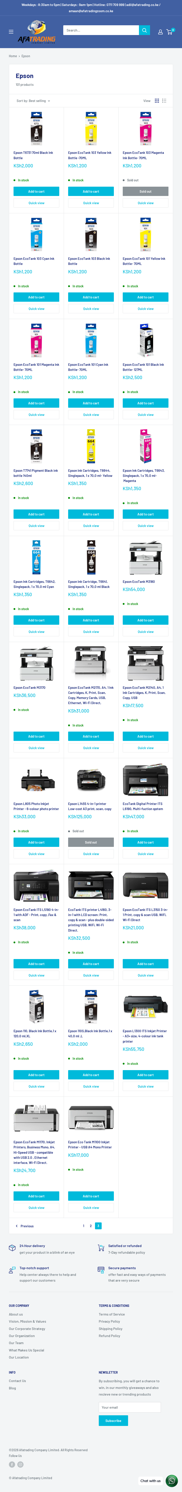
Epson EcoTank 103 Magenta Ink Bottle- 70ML (143, 155)
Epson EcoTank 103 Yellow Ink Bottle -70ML (89, 155)
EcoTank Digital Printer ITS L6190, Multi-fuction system (143, 806)
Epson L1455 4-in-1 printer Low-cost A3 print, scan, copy (89, 806)
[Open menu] (11, 31)
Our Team (16, 1343)
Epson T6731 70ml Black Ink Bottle (33, 155)
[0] (169, 32)
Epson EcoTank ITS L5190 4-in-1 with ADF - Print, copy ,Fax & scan (36, 915)
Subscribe (113, 1420)
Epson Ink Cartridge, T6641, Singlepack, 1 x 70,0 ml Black (89, 584)
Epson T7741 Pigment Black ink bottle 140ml (36, 473)
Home (13, 56)
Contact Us (17, 1380)
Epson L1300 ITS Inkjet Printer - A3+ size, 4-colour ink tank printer (145, 1036)
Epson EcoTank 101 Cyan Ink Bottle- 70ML (88, 367)
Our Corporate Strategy (27, 1328)
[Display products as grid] (157, 101)
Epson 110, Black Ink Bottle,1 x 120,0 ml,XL (35, 1033)
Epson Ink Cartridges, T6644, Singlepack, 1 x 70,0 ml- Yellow (90, 473)
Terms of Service (112, 1314)
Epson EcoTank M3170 (30, 687)
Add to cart (36, 191)
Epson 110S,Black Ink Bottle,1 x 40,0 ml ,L (90, 1033)
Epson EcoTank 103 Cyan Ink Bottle (34, 261)
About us (16, 1314)
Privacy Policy (109, 1321)
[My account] (160, 31)
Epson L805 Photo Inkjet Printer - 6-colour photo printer (36, 806)
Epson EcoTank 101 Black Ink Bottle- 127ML (143, 367)
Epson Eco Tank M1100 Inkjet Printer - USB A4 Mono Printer (90, 1144)
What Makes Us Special (26, 1350)
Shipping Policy (111, 1328)
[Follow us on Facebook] (12, 1464)
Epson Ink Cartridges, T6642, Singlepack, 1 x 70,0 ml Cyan (34, 584)
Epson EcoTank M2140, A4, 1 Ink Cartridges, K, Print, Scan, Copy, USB (144, 692)
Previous (27, 1226)
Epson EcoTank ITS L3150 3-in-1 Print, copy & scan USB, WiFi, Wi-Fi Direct (145, 915)
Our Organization (22, 1335)
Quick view (36, 203)
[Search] (144, 30)
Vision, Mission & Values (27, 1321)
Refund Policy (109, 1335)
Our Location (19, 1357)
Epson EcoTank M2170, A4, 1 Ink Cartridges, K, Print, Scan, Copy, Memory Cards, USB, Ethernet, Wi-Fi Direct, (91, 695)
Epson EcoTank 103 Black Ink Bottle (89, 261)
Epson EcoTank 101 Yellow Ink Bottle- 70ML (144, 261)
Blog (12, 1388)
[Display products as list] (164, 101)
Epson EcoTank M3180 (139, 581)
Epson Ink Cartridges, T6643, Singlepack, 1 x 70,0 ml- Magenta (144, 475)
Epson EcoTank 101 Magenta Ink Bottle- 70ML (36, 367)
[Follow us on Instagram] (20, 1464)
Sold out (146, 191)
